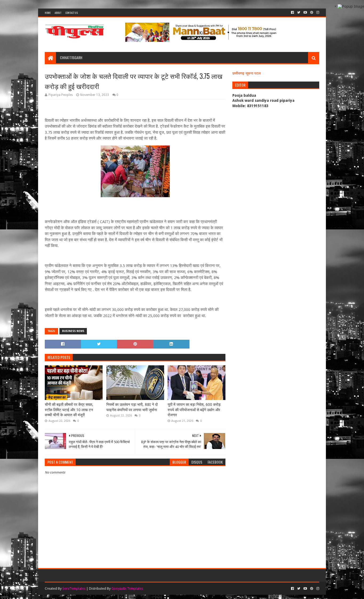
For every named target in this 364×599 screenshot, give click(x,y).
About (58, 13)
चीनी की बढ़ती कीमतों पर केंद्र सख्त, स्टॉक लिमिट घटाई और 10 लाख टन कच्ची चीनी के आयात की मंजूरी (69, 409)
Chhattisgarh (71, 57)
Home (48, 13)
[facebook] (292, 13)
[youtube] (305, 13)
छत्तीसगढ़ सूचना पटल (246, 73)
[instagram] (317, 13)
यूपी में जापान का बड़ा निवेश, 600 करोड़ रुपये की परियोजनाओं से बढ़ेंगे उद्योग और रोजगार (194, 409)
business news (73, 331)
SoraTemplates (74, 588)
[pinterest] (311, 13)
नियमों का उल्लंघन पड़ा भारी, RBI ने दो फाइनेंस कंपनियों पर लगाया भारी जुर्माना (132, 407)
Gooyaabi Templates (127, 588)
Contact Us (71, 13)
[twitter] (298, 13)
